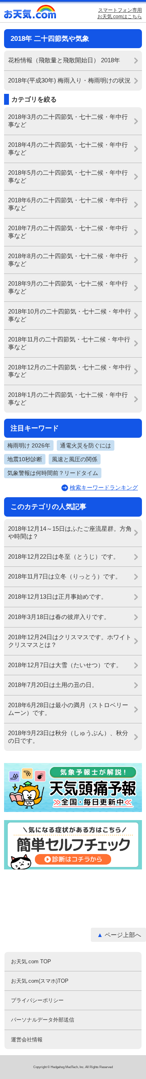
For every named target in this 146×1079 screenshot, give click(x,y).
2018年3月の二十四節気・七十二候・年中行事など (68, 120)
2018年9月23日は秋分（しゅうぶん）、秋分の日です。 (68, 736)
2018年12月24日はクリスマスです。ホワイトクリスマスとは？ (69, 641)
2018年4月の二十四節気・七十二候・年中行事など (68, 148)
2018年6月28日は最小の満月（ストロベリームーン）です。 (68, 709)
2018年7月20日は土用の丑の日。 (53, 684)
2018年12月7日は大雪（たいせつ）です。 (65, 664)
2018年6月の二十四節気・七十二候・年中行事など (68, 204)
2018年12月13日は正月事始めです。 (57, 596)
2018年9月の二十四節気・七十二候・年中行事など (68, 287)
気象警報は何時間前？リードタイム (52, 473)
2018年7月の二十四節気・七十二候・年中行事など (68, 232)
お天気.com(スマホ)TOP (40, 981)
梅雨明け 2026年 (28, 445)
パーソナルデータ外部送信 (42, 1020)
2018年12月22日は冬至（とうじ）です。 (63, 556)
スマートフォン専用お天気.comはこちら (119, 13)
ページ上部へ (123, 934)
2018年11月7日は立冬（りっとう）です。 (64, 576)
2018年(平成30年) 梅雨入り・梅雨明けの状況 (69, 80)
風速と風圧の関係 (74, 459)
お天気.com (30, 13)
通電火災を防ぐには (85, 445)
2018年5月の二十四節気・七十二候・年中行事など (68, 176)
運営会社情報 (27, 1040)
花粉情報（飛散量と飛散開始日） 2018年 (64, 60)
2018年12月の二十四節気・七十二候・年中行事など (69, 371)
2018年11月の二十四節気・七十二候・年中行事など (69, 343)
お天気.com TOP (31, 961)
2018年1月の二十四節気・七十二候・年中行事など (68, 398)
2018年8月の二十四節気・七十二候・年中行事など (68, 259)
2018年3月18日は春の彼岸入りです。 (59, 616)
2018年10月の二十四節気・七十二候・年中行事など (69, 315)
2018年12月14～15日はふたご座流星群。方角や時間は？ (70, 532)
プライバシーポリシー (37, 1000)
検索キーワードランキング (104, 487)
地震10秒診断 (24, 459)
